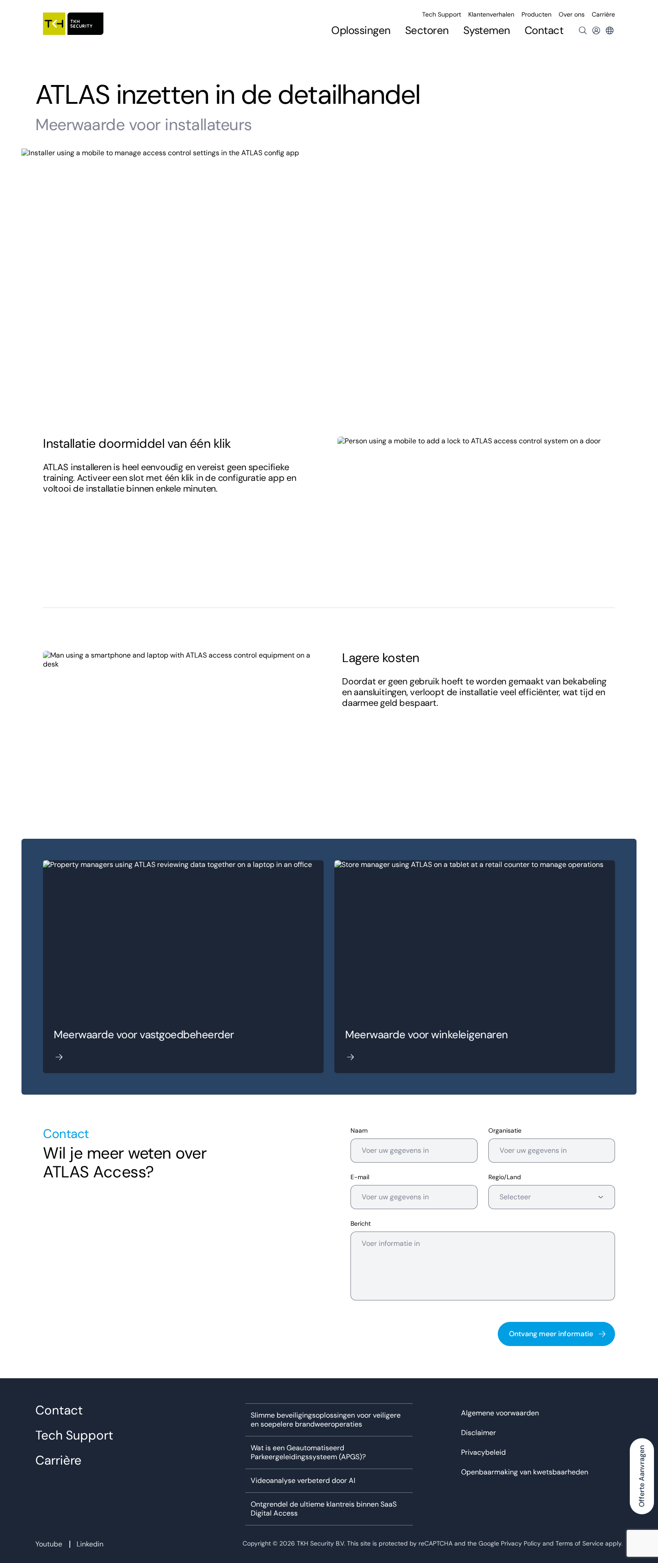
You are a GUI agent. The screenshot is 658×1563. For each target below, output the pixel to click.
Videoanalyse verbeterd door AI (303, 1480)
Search (582, 30)
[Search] (582, 30)
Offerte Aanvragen (641, 1476)
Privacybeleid (483, 1452)
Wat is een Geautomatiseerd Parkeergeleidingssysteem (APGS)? (308, 1452)
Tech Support (441, 14)
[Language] (609, 30)
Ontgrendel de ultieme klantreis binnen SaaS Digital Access (324, 1509)
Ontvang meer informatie (551, 1333)
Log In (596, 30)
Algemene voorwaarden (500, 1413)
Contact (544, 30)
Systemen (486, 30)
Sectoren (427, 30)
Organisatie (504, 1130)
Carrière (603, 14)
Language (609, 30)
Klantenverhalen (491, 14)
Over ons (572, 14)
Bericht (360, 1223)
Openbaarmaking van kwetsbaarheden (524, 1472)
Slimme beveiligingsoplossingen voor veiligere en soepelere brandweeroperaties (326, 1420)
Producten (536, 14)
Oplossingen (361, 30)
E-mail (359, 1177)
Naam (358, 1130)
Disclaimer (478, 1432)
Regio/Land (504, 1177)
